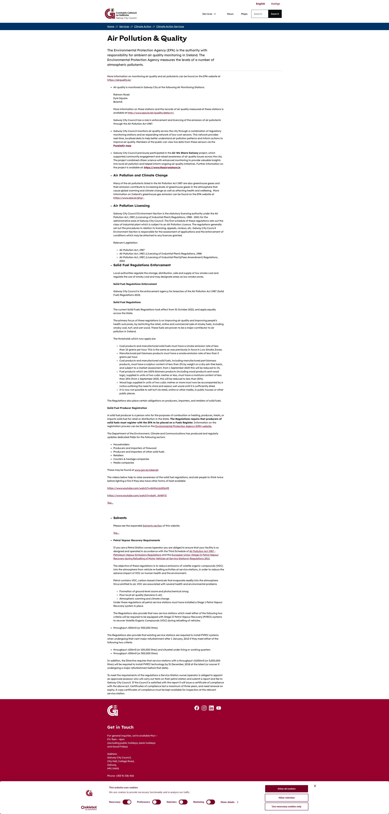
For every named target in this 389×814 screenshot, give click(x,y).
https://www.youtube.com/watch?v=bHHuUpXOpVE (138, 488)
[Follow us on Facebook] (196, 708)
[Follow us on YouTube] (218, 708)
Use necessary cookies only (286, 806)
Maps (244, 13)
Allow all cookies (287, 788)
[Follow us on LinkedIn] (211, 708)
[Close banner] (315, 786)
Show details (227, 802)
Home (110, 26)
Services (124, 26)
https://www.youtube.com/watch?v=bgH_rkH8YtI (137, 495)
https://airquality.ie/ (119, 79)
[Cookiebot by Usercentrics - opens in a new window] (89, 808)
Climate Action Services (170, 26)
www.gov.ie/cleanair (146, 469)
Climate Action (142, 26)
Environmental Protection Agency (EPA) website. (183, 426)
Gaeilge (275, 3)
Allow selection (287, 797)
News (230, 13)
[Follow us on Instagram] (204, 708)
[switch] (156, 802)
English (260, 3)
